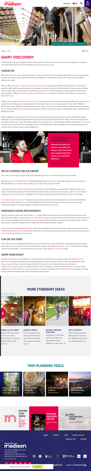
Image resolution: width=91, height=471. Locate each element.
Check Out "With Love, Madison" (10, 388)
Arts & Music (75, 330)
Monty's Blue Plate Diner (13, 230)
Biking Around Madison (53, 331)
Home (3, 51)
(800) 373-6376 (20, 454)
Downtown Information (77, 388)
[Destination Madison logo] (13, 3)
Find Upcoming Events (55, 388)
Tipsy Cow (35, 220)
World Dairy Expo (68, 269)
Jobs (66, 435)
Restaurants (8, 266)
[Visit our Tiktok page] (11, 464)
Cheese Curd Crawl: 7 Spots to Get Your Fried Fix (63, 139)
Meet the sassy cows (55, 248)
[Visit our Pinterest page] (25, 464)
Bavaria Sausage (21, 109)
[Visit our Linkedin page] (20, 464)
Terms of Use (71, 439)
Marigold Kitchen (26, 228)
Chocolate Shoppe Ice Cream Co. (13, 200)
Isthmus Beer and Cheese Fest (36, 93)
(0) (76, 3)
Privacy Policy (78, 435)
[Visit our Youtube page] (30, 464)
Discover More (57, 163)
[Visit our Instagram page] (6, 464)
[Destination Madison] (15, 445)
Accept (37, 467)
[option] (45, 23)
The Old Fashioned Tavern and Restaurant (46, 217)
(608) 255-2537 (9, 454)
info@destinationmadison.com (15, 456)
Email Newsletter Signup (31, 387)
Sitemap (83, 439)
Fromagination (34, 117)
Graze (9, 220)
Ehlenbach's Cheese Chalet (29, 101)
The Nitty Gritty (20, 181)
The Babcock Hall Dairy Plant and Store (15, 189)
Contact (56, 435)
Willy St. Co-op (80, 122)
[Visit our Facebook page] (16, 464)
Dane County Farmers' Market (27, 85)
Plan (9, 51)
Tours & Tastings (10, 330)
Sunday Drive (30, 330)
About (45, 435)
